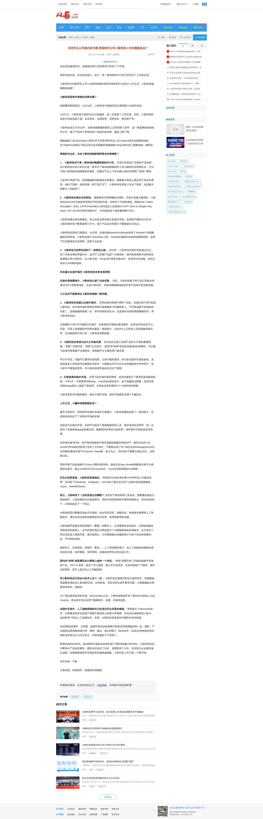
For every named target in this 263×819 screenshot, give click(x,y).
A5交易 (99, 4)
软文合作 (115, 814)
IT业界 (85, 37)
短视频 (131, 27)
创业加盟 (182, 27)
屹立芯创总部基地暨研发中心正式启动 (100, 778)
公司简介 (71, 809)
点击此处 (102, 685)
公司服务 (60, 814)
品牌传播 (93, 814)
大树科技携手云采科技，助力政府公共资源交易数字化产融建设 (113, 712)
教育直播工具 (174, 202)
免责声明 (104, 809)
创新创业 (188, 202)
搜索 (196, 4)
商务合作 (75, 4)
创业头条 (167, 27)
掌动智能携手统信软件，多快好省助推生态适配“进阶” (108, 761)
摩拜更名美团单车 (193, 186)
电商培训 (184, 161)
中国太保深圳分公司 (176, 212)
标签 (174, 37)
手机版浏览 (165, 4)
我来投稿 (116, 55)
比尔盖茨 (172, 161)
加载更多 (108, 797)
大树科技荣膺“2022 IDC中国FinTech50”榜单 (103, 745)
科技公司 (88, 697)
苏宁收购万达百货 (175, 191)
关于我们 (60, 809)
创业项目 (71, 814)
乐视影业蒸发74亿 (191, 181)
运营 (108, 27)
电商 (98, 27)
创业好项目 (189, 166)
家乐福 (183, 171)
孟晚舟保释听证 (174, 186)
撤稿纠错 (151, 54)
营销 (87, 27)
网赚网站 (191, 191)
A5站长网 (62, 4)
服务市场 (198, 27)
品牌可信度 (173, 197)
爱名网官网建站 (174, 176)
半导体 (91, 786)
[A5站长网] (67, 15)
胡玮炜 (189, 176)
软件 (91, 770)
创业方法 (172, 171)
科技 (77, 37)
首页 (61, 27)
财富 (119, 27)
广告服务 (104, 814)
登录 (204, 4)
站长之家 (74, 27)
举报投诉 (93, 809)
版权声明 (82, 809)
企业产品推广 (174, 166)
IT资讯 (154, 27)
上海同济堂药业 (174, 207)
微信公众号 (182, 4)
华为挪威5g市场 (189, 197)
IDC (143, 27)
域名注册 (87, 4)
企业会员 (187, 37)
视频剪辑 (75, 697)
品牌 (163, 37)
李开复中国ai (173, 181)
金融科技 (92, 753)
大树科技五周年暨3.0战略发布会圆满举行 (102, 728)
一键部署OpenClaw (109, 62)
